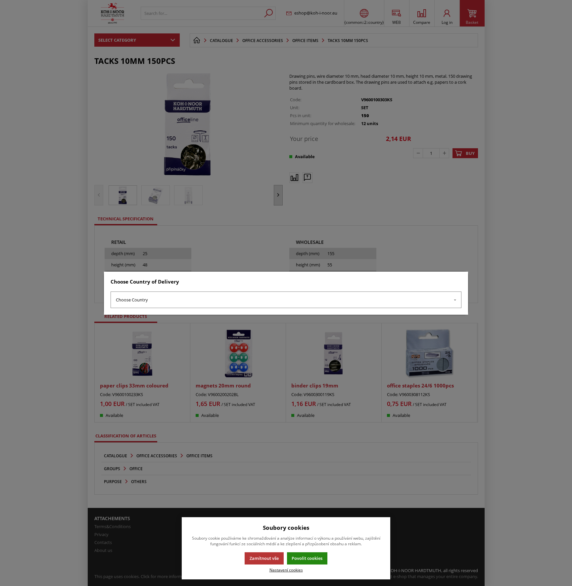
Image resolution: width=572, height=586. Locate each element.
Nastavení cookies (286, 569)
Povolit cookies (307, 558)
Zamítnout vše (264, 558)
